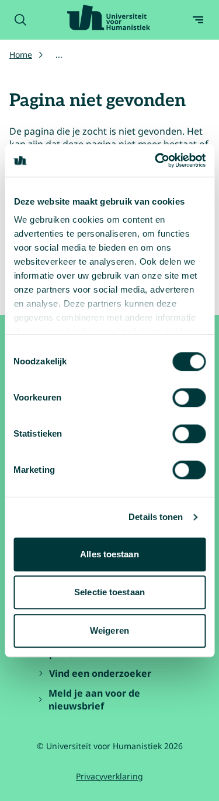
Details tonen (155, 517)
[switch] (189, 397)
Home (20, 54)
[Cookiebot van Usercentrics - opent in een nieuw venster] (156, 160)
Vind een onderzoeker (100, 673)
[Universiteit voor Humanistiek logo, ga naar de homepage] (108, 17)
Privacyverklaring (109, 776)
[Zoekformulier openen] (20, 20)
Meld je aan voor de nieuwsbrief (94, 699)
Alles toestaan (109, 554)
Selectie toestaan (109, 592)
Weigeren (109, 630)
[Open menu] (198, 19)
